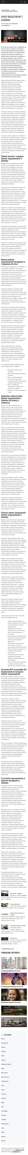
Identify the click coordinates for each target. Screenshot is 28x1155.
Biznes (3, 1038)
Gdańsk (24, 895)
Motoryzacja (4, 1072)
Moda (2, 1068)
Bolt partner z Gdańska (16, 893)
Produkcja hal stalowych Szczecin (12, 986)
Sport (2, 1106)
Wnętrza (3, 1136)
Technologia (4, 1111)
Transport (3, 1115)
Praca (2, 1085)
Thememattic (16, 1151)
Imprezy (3, 1060)
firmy (12, 104)
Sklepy (2, 1102)
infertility (7, 25)
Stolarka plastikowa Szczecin (10, 971)
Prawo (2, 1089)
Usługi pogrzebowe (15, 904)
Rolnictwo (3, 1098)
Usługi (12, 948)
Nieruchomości (5, 1077)
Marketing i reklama (6, 1064)
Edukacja (3, 1051)
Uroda (2, 1128)
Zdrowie (3, 1140)
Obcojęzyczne (4, 1081)
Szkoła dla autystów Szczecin (11, 1002)
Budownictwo (6, 948)
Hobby (2, 1055)
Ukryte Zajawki (5, 1123)
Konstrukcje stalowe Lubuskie (17, 925)
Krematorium (13, 938)
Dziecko (3, 1047)
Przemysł (3, 1094)
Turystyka (3, 1119)
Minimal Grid (19, 1150)
